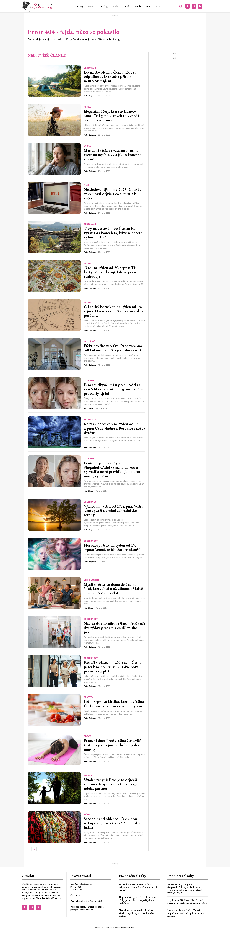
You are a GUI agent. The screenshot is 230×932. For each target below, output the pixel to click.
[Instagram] (194, 6)
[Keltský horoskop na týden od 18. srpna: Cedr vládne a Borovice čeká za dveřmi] (54, 432)
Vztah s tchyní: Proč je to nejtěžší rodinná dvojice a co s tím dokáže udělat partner (111, 784)
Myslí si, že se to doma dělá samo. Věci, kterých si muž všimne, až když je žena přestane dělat (113, 588)
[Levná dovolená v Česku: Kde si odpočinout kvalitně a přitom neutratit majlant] (54, 81)
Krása (87, 107)
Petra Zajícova (90, 96)
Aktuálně (89, 341)
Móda (87, 814)
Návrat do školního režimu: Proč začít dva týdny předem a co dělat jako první (114, 627)
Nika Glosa (88, 408)
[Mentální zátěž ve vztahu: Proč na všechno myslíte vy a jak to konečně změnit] (54, 159)
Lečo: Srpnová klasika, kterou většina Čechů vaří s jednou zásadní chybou (114, 703)
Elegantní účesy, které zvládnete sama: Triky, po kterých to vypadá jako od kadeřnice (111, 115)
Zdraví (88, 736)
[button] (181, 6)
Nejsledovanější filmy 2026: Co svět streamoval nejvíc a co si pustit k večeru (112, 193)
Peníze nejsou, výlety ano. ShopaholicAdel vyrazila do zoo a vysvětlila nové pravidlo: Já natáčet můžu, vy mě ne (112, 469)
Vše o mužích (91, 580)
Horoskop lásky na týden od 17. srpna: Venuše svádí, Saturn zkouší (112, 547)
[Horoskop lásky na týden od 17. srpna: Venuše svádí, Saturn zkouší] (54, 554)
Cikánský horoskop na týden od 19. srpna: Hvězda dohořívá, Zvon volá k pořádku (114, 311)
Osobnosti (90, 380)
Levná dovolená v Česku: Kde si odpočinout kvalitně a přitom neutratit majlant (110, 76)
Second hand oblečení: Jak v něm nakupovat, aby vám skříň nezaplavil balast (113, 823)
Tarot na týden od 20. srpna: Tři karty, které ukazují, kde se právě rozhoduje (110, 272)
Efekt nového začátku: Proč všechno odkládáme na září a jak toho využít (113, 348)
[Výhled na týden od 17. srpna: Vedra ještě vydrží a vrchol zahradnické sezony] (54, 515)
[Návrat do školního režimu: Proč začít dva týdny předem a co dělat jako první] (54, 632)
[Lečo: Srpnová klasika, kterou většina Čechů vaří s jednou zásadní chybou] (54, 710)
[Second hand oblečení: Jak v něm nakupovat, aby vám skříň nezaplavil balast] (54, 827)
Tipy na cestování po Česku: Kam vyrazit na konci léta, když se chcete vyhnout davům (113, 233)
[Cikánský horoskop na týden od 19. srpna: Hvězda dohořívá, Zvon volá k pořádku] (54, 315)
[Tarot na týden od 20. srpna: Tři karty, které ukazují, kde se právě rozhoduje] (54, 276)
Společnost (91, 263)
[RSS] (200, 6)
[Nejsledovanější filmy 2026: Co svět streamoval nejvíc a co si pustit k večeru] (54, 198)
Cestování (90, 68)
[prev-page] (30, 849)
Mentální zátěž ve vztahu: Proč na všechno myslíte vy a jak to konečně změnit (112, 154)
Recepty (88, 697)
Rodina (88, 775)
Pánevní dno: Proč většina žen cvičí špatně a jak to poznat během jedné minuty (112, 745)
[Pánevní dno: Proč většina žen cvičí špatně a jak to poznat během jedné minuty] (54, 749)
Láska (87, 146)
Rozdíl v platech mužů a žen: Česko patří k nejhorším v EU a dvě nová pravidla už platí (113, 667)
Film (86, 185)
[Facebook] (187, 6)
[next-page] (35, 849)
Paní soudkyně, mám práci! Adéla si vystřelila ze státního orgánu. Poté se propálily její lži (113, 389)
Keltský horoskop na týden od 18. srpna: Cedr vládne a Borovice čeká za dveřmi (114, 428)
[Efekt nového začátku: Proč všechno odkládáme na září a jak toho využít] (54, 354)
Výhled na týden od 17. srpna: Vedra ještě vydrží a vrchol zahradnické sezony (113, 510)
